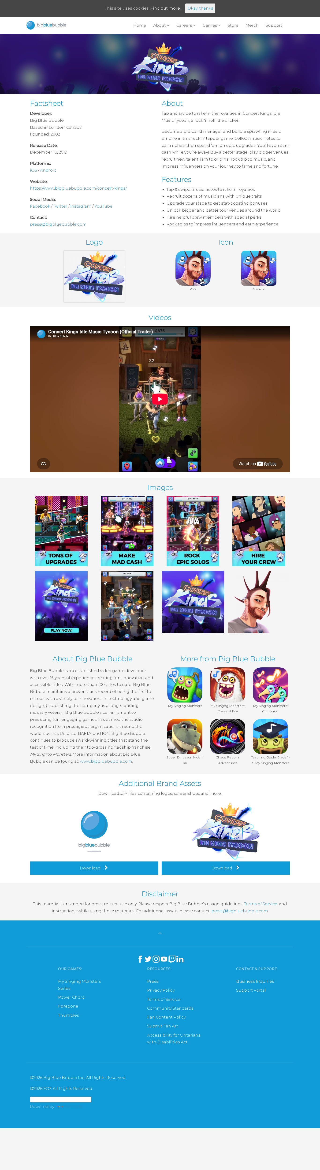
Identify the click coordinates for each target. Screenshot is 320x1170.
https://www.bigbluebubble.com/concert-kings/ (78, 188)
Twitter (60, 206)
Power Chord (71, 997)
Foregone (68, 1006)
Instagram (80, 206)
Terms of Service (260, 903)
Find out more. (165, 8)
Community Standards (170, 1008)
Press (152, 981)
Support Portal (251, 990)
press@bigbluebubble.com (58, 224)
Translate (73, 1106)
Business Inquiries (255, 981)
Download (90, 868)
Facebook (40, 206)
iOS (33, 170)
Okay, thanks (200, 8)
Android (48, 170)
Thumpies (68, 1015)
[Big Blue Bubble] (46, 25)
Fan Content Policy (166, 1017)
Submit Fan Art (162, 1026)
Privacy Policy (161, 990)
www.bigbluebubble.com (106, 761)
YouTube (103, 206)
